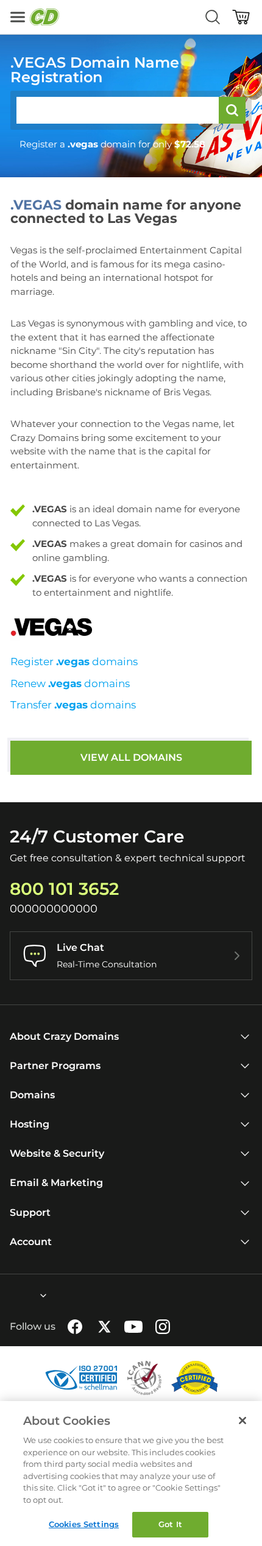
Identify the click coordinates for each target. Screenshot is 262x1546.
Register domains (74, 661)
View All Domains (131, 757)
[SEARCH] (232, 110)
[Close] (242, 1420)
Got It (170, 1524)
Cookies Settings (84, 1524)
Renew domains (70, 683)
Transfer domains (73, 705)
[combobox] (10, 1295)
